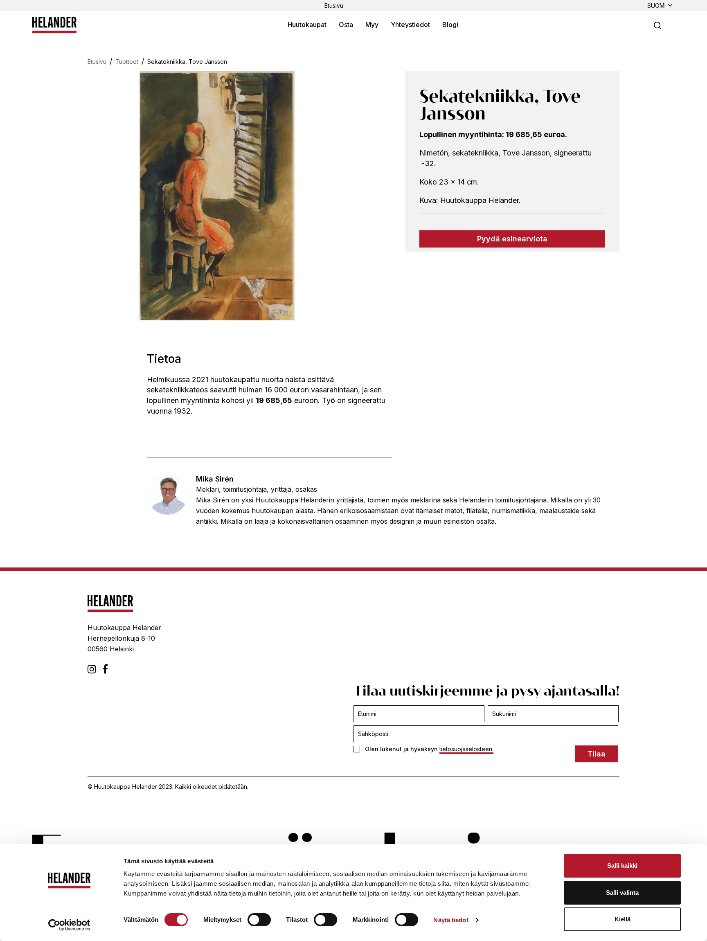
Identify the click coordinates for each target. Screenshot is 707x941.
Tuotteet (126, 61)
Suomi (656, 5)
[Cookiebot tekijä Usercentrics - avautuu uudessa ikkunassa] (69, 925)
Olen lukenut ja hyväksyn (429, 748)
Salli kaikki (622, 865)
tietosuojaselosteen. (466, 748)
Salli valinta (622, 892)
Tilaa (597, 754)
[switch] (259, 919)
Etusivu (333, 5)
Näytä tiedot (450, 919)
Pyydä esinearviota (512, 238)
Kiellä (622, 919)
